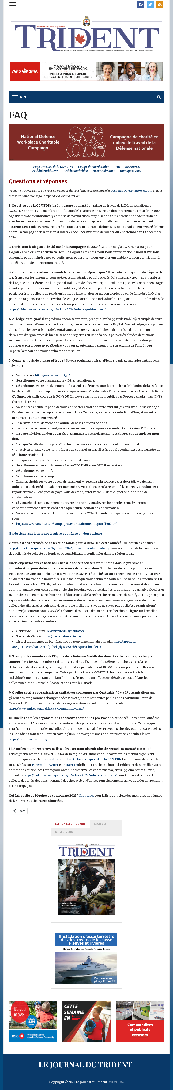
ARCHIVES (100, 823)
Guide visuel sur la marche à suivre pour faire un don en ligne (55, 533)
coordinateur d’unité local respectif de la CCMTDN (83, 759)
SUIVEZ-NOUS (64, 832)
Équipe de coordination (93, 167)
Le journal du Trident (85, 1064)
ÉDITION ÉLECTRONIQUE (70, 823)
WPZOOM (116, 1082)
